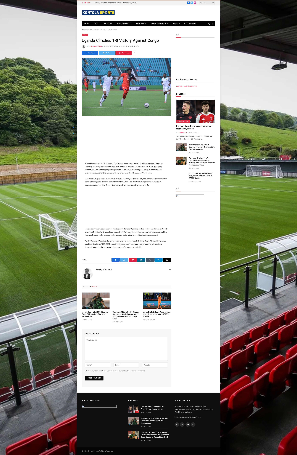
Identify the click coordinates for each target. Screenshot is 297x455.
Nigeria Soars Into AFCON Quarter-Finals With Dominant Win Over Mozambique (120, 3)
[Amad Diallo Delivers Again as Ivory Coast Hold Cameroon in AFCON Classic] (157, 301)
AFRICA (85, 35)
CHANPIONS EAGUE (183, 121)
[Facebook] (73, 127)
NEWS (175, 24)
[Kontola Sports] (98, 13)
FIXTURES (140, 24)
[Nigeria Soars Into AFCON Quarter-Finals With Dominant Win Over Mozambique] (96, 301)
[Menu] (212, 23)
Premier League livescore (186, 86)
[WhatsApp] (73, 139)
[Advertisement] (126, 139)
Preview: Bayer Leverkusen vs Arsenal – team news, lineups (194, 127)
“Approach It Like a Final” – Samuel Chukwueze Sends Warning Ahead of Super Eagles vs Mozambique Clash (126, 315)
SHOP (96, 24)
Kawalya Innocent (95, 46)
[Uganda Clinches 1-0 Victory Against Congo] (126, 87)
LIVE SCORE (107, 24)
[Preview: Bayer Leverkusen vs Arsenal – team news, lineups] (195, 111)
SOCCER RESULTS (124, 24)
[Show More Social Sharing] (134, 53)
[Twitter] (73, 133)
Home (86, 24)
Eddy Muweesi (182, 132)
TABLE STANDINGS (158, 24)
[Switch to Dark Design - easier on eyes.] (209, 24)
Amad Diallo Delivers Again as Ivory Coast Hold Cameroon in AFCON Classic (157, 314)
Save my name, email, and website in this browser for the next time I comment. (116, 371)
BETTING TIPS (190, 24)
